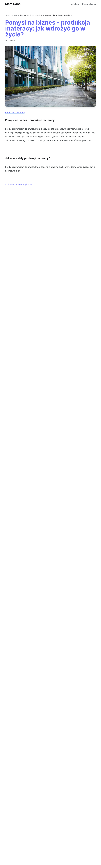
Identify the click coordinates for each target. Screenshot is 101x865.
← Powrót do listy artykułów (18, 184)
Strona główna (89, 4)
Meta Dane (13, 4)
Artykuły (75, 4)
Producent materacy (15, 112)
